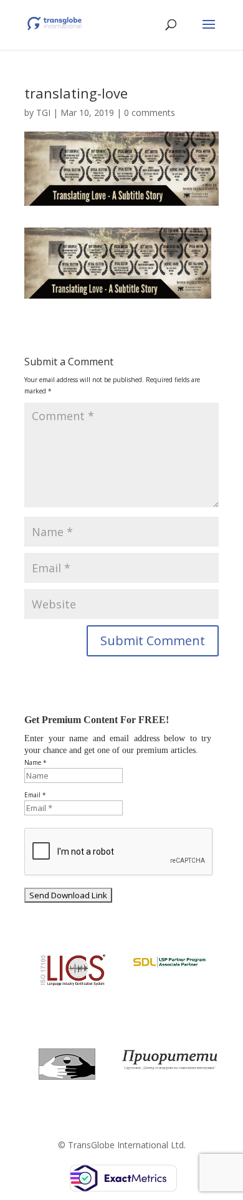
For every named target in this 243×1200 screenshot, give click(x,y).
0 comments (149, 112)
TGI (43, 112)
